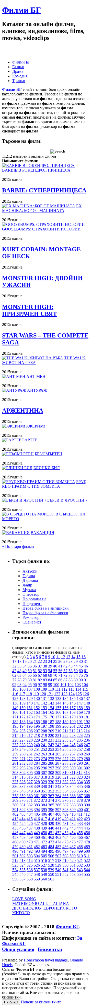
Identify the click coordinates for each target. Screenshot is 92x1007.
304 (22, 772)
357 (87, 791)
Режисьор (30, 617)
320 (58, 777)
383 (37, 805)
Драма (17, 71)
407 (51, 814)
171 (15, 717)
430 (58, 823)
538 (44, 870)
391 (15, 809)
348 (22, 791)
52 (40, 671)
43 (70, 666)
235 (80, 740)
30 (81, 661)
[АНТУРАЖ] (14, 390)
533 (87, 865)
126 (86, 694)
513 (22, 860)
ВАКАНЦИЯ (42, 532)
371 (30, 800)
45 (81, 666)
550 (51, 874)
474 (58, 842)
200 (65, 726)
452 (58, 833)
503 (30, 856)
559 (37, 879)
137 (87, 698)
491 (22, 851)
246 (80, 745)
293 (22, 768)
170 (87, 712)
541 (65, 870)
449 (37, 833)
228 (30, 740)
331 (58, 782)
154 (51, 708)
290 (80, 763)
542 (73, 870)
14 (73, 657)
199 (58, 726)
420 (65, 819)
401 (87, 809)
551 (58, 874)
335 (87, 782)
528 (51, 865)
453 (65, 833)
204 (15, 731)
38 (45, 666)
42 (65, 666)
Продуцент (32, 603)
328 (37, 782)
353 (58, 791)
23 (45, 661)
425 (22, 823)
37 (40, 666)
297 (51, 768)
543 (80, 870)
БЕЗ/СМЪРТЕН (48, 454)
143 (51, 703)
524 (22, 865)
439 (44, 828)
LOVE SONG (24, 899)
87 (65, 680)
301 (80, 768)
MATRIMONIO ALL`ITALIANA (40, 903)
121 (50, 694)
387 (65, 805)
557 (22, 879)
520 (73, 860)
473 (51, 842)
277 (65, 758)
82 (40, 680)
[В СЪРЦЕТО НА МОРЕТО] (28, 514)
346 (87, 786)
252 (44, 749)
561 (51, 879)
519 (65, 860)
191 (80, 721)
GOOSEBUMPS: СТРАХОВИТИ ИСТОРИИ (41, 229)
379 (87, 800)
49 (24, 671)
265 (58, 754)
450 (44, 833)
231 (51, 740)
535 (22, 870)
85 (55, 680)
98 (45, 684)
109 (44, 689)
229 (37, 740)
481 (30, 846)
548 (37, 874)
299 (65, 768)
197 (44, 726)
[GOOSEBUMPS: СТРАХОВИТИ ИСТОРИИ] (43, 224)
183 (22, 721)
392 (22, 809)
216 (22, 735)
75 (81, 675)
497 (65, 851)
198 (51, 726)
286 (51, 763)
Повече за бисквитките (41, 1002)
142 (44, 703)
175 (44, 717)
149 (15, 708)
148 (87, 703)
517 (51, 860)
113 (71, 689)
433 (80, 823)
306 (37, 772)
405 (37, 814)
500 (87, 851)
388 (73, 805)
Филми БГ (21, 10)
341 (51, 786)
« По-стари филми (18, 546)
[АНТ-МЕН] (13, 376)
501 (15, 856)
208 (44, 731)
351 (44, 791)
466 (80, 837)
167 (65, 712)
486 (65, 846)
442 (65, 828)
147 (80, 703)
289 (73, 763)
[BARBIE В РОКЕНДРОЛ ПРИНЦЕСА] (38, 165)
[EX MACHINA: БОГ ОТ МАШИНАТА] (38, 206)
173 (30, 717)
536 (30, 870)
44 (76, 666)
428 (44, 823)
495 (51, 851)
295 (37, 768)
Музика (29, 589)
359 (22, 796)
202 (80, 726)
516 (44, 860)
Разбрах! (11, 1002)
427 (37, 823)
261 (30, 754)
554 (80, 874)
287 (58, 763)
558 (30, 879)
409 (65, 814)
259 (15, 754)
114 (78, 689)
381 (22, 805)
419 (58, 819)
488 (80, 846)
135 (73, 698)
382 (30, 805)
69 (50, 675)
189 (65, 721)
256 (73, 749)
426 (30, 823)
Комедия (19, 76)
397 (58, 809)
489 (87, 846)
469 (22, 842)
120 (43, 694)
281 (15, 763)
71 (60, 675)
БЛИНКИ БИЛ (46, 468)
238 (22, 745)
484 (51, 846)
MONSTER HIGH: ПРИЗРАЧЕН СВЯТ (29, 310)
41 (60, 666)
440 (51, 828)
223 (73, 735)
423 (87, 819)
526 (37, 865)
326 (22, 782)
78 (19, 680)
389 (80, 805)
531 (73, 865)
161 (22, 712)
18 (19, 661)
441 (58, 828)
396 (51, 809)
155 (58, 708)
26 (60, 661)
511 (87, 856)
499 (80, 851)
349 (30, 791)
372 (37, 800)
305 (30, 772)
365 (65, 796)
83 (45, 680)
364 (58, 796)
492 (30, 851)
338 (30, 786)
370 (22, 800)
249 (22, 749)
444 (80, 828)
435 (15, 828)
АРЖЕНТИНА (22, 410)
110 (51, 689)
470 (30, 842)
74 (76, 675)
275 (51, 758)
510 (80, 856)
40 (55, 666)
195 (30, 726)
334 (80, 782)
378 (80, 800)
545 (15, 874)
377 (73, 800)
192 (87, 721)
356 (80, 791)
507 (58, 856)
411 (80, 814)
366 (73, 796)
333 (73, 782)
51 (35, 671)
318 (44, 777)
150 (22, 708)
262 (37, 754)
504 (37, 856)
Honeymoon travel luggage (46, 960)
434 (87, 823)
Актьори (30, 571)
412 (87, 814)
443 (73, 828)
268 (80, 754)
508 (65, 856)
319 (51, 777)
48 (19, 671)
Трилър (18, 80)
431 (65, 823)
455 (80, 833)
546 (22, 874)
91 (86, 680)
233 (65, 740)
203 (87, 726)
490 (15, 851)
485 (58, 846)
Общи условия (18, 949)
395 (44, 809)
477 (80, 842)
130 (37, 698)
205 (22, 731)
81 (35, 680)
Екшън (18, 67)
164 (44, 712)
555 (87, 874)
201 (73, 726)
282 (22, 763)
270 (15, 758)
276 (58, 758)
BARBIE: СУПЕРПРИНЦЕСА (44, 190)
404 (30, 814)
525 (30, 865)
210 (58, 731)
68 (45, 675)
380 (15, 805)
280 (87, 758)
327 (30, 782)
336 (15, 786)
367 (80, 796)
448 (30, 833)
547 (30, 874)
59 (76, 671)
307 (44, 772)
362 (44, 796)
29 (76, 661)
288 (65, 763)
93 (19, 684)
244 (65, 745)
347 (15, 791)
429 (51, 823)
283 (30, 763)
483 (44, 846)
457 (15, 837)
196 (37, 726)
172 (22, 717)
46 (86, 666)
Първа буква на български (45, 613)
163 (37, 712)
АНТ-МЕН (35, 376)
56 (60, 671)
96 (35, 684)
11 (58, 657)
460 (37, 837)
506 (51, 856)
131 (44, 698)
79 (24, 680)
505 (44, 856)
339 (37, 786)
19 (24, 661)
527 (44, 865)
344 (73, 786)
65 (30, 675)
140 (30, 703)
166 (58, 712)
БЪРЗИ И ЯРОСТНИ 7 (67, 500)
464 (65, 837)
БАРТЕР (29, 440)
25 (55, 661)
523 (15, 865)
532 (80, 865)
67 (40, 675)
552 (65, 874)
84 (50, 680)
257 (80, 749)
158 (80, 708)
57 (65, 671)
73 (70, 675)
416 (37, 819)
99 (50, 684)
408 (58, 814)
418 (51, 819)
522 (87, 860)
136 (80, 698)
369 (15, 800)
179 (73, 717)
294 (30, 768)
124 (71, 694)
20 (30, 661)
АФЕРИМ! (35, 426)
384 (44, 805)
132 (51, 698)
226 (15, 740)
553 (73, 874)
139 (22, 703)
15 (78, 657)
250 (30, 749)
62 (14, 675)
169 (80, 712)
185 (37, 721)
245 (73, 745)
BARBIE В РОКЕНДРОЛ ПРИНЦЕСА (36, 170)
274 (44, 758)
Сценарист (31, 622)
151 (30, 708)
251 (37, 749)
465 (73, 837)
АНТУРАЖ (37, 390)
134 (65, 698)
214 (87, 731)
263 (44, 754)
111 (58, 689)
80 (30, 680)
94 (24, 684)
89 (76, 680)
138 (15, 703)
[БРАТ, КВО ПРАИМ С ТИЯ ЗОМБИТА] (38, 481)
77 (14, 680)
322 (73, 777)
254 (58, 749)
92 (14, 684)
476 (73, 842)
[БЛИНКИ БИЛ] (17, 468)
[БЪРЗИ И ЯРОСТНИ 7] (24, 500)
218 (37, 735)
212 (72, 731)
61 (86, 671)
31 (86, 661)
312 (79, 772)
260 (22, 754)
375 (58, 800)
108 (37, 689)
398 (65, 809)
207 (37, 731)
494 (44, 851)
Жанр (27, 585)
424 (15, 823)
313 (87, 772)
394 (37, 809)
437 (30, 828)
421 (73, 819)
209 (51, 731)
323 (80, 777)
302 (87, 768)
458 (22, 837)
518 (58, 860)
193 (15, 726)
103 (78, 684)
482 (37, 846)
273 (37, 758)
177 (58, 717)
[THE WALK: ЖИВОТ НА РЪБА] (32, 358)
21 (35, 661)
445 (87, 828)
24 (50, 661)
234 (73, 740)
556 (15, 879)
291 (87, 763)
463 (58, 837)
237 (15, 745)
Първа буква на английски (45, 608)
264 (51, 754)
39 (50, 666)
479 (15, 846)
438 (37, 828)
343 (65, 786)
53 (45, 671)
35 (30, 666)
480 (22, 846)
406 (44, 814)
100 (56, 684)
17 (14, 661)
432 (73, 823)
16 (84, 657)
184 (30, 721)
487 (73, 846)
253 (51, 749)
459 (30, 837)
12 (63, 657)
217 (30, 735)
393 (30, 809)
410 (73, 814)
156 (65, 708)
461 (44, 837)
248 (15, 749)
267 (73, 754)
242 (51, 745)
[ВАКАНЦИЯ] (16, 532)
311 (72, 772)
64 (24, 675)
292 (15, 768)
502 (22, 856)
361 (37, 796)
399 (73, 809)
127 (15, 698)
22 (40, 661)
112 (64, 689)
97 (40, 684)
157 (73, 708)
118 (29, 694)
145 (65, 703)
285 (44, 763)
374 (51, 800)
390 (87, 805)
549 (44, 874)
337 (22, 786)
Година (28, 576)
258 (87, 749)
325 (15, 782)
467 (87, 837)
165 (51, 712)
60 (81, 671)
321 (65, 777)
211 (65, 731)
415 (30, 819)
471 (37, 842)
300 (73, 768)
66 (35, 675)
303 (15, 772)
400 (80, 809)
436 (22, 828)
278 (73, 758)
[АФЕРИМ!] (13, 426)
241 (44, 745)
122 (57, 694)
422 (80, 819)
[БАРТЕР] (11, 440)
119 (36, 694)
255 (65, 749)
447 (22, 833)
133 (58, 698)
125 (79, 694)
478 (87, 842)
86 (60, 680)
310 (65, 772)
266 (65, 754)
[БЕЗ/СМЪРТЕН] (18, 454)
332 (65, 782)
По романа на (34, 599)
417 (44, 819)
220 (51, 735)
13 (68, 657)
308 (51, 772)
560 (44, 879)
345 (80, 786)
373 (44, 800)
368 (87, 796)
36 (35, 666)
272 (30, 758)
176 (51, 717)
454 (73, 833)
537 (37, 870)
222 (65, 735)
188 (58, 721)
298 (58, 768)
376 (65, 800)
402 (15, 814)
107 (30, 689)
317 (37, 777)
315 (22, 777)
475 (65, 842)
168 (73, 712)
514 (30, 860)
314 (15, 777)
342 (58, 786)
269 (87, 754)
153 (44, 708)
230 (44, 740)
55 (55, 671)
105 (15, 689)
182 (15, 721)
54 (50, 671)
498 (73, 851)
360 (30, 796)
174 (37, 717)
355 (73, 791)
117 (22, 694)
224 (80, 735)
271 (22, 758)
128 (22, 698)
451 (51, 833)
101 (63, 684)
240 (37, 745)
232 (58, 740)
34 (24, 666)
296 (44, 768)
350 (37, 791)
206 (30, 731)
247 (87, 745)
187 (51, 721)
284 (37, 763)
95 (30, 684)
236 (87, 740)
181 (87, 717)
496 (58, 851)
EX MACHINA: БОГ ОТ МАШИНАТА (42, 208)
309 (58, 772)
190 (73, 721)
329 (44, 782)
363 (51, 796)
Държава (30, 580)
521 (80, 860)
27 (65, 661)
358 (15, 796)
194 (22, 726)
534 (15, 870)
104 (85, 684)
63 (19, 675)
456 (87, 833)
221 (58, 735)
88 (70, 680)
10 (53, 657)
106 (22, 689)
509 (73, 856)
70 (55, 675)
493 (37, 851)
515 (37, 860)
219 (44, 735)
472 (44, 842)
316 (30, 777)
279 (80, 758)
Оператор (30, 594)
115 (85, 689)
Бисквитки (50, 949)
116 (15, 694)
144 (58, 703)
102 (70, 684)
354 (65, 791)
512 (15, 860)
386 (58, 805)
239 (30, 745)
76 (86, 675)
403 (22, 814)
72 (65, 675)
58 (70, 671)
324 (87, 777)
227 (22, 740)
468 (15, 842)
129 (30, 698)
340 (44, 786)
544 (87, 870)
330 (51, 782)
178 (65, 717)
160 (15, 712)
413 (15, 819)
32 (14, 666)
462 (51, 837)
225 (87, 735)
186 (44, 721)
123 (64, 694)
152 (37, 708)
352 (51, 791)
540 (58, 870)
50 (30, 671)
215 (15, 735)
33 (19, 666)
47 (14, 671)
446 (15, 833)
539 (51, 870)
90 (81, 680)
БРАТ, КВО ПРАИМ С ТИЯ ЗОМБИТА (44, 483)
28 (70, 661)
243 (58, 745)
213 (79, 731)
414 (22, 819)
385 (51, 805)
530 (65, 865)
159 (87, 708)
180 (80, 717)
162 (30, 712)
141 (37, 703)
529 (58, 865)
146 (73, 703)
